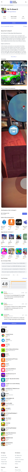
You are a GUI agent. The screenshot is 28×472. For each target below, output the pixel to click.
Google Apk (3, 455)
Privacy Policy (18, 470)
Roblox (16, 463)
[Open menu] (1, 2)
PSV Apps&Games (11, 11)
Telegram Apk (4, 461)
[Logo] (13, 2)
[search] (26, 2)
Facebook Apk (4, 457)
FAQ (2, 470)
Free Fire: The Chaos (19, 459)
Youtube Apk (4, 463)
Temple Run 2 (18, 457)
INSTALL (14, 23)
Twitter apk (3, 459)
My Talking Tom (18, 455)
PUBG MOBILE (18, 461)
